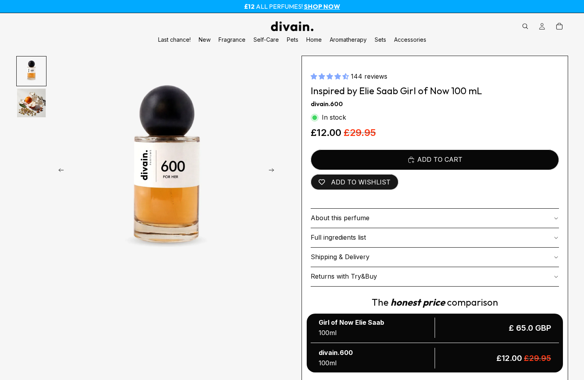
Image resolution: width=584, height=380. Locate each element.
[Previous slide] (59, 171)
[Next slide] (273, 171)
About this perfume (340, 218)
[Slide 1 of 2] (31, 71)
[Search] (525, 26)
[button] (331, 76)
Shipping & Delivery (340, 257)
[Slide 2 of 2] (31, 103)
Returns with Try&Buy (344, 276)
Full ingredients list (338, 237)
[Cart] (559, 26)
